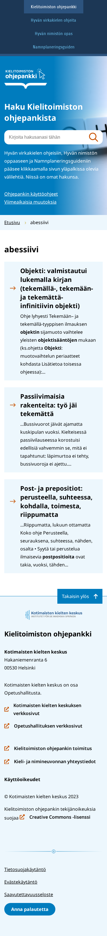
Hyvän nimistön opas (53, 33)
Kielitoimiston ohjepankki (53, 6)
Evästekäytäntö (20, 882)
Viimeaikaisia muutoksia (30, 202)
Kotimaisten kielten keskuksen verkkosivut (42, 709)
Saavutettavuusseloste (28, 894)
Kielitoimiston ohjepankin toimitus (48, 748)
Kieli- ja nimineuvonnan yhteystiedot (50, 761)
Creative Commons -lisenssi (55, 817)
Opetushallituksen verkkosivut (43, 726)
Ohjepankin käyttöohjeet (31, 194)
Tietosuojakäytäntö (25, 869)
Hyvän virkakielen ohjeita (53, 20)
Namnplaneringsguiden (53, 47)
